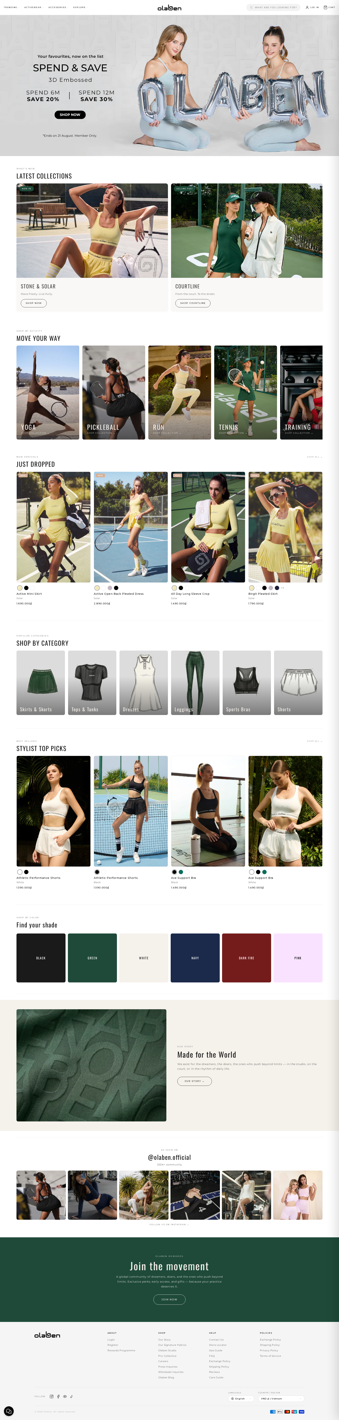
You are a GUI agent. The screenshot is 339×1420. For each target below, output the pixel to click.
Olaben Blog (166, 1377)
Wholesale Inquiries (170, 1371)
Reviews (214, 1371)
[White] (32, 588)
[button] (329, 7)
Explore (79, 7)
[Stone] (110, 588)
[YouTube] (65, 1396)
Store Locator (218, 1344)
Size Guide (215, 1350)
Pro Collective (167, 1355)
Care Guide (216, 1377)
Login (111, 1339)
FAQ (212, 1355)
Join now (169, 1299)
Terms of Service (270, 1355)
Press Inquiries (167, 1366)
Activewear (32, 7)
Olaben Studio (167, 1350)
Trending (10, 7)
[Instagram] (52, 1396)
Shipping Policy (219, 1366)
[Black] (26, 588)
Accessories (57, 7)
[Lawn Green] (181, 872)
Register (113, 1344)
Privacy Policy (269, 1350)
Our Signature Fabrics (172, 1344)
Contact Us (216, 1339)
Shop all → (315, 457)
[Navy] (277, 588)
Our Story (164, 1339)
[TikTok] (72, 1396)
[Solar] (19, 587)
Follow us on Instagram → (169, 1224)
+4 (282, 587)
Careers (163, 1361)
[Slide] (169, 85)
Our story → (195, 1081)
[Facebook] (58, 1396)
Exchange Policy (219, 1361)
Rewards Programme (121, 1350)
